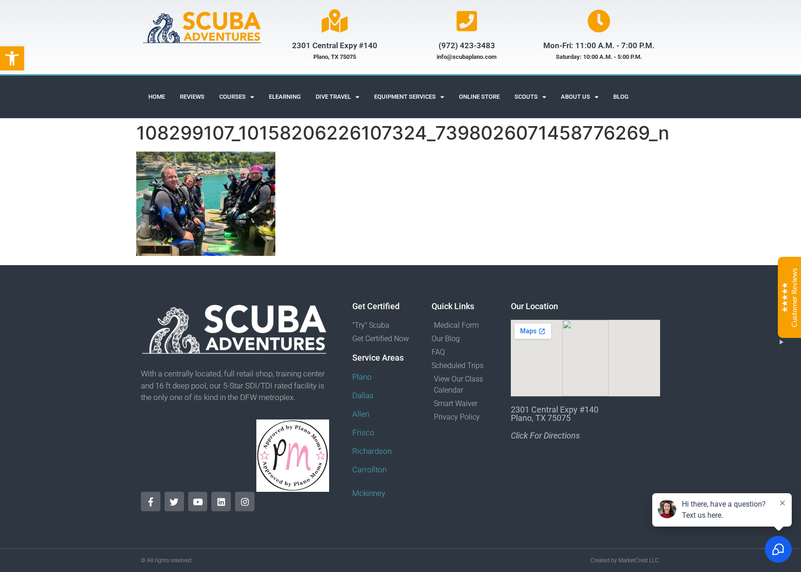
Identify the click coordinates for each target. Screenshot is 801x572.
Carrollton (369, 469)
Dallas (363, 395)
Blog (621, 96)
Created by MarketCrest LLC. (625, 560)
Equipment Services (405, 96)
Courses (232, 96)
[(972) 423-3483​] (466, 20)
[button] (12, 58)
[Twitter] (174, 501)
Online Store (479, 96)
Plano (362, 376)
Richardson (372, 451)
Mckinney (368, 493)
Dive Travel (333, 96)
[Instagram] (244, 501)
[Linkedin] (221, 501)
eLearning (285, 96)
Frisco (363, 432)
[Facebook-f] (150, 501)
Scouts (526, 96)
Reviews (192, 96)
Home (156, 96)
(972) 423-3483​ (467, 45)
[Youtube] (198, 501)
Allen (360, 414)
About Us (575, 96)
